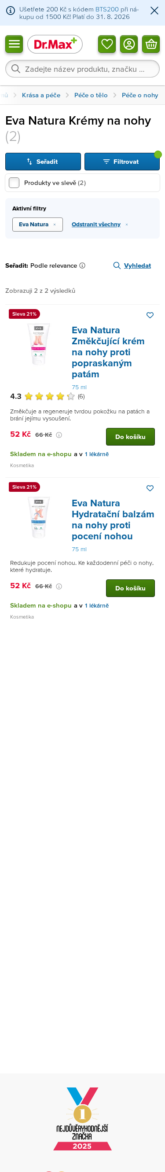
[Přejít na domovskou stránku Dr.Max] (55, 43)
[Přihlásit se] (129, 43)
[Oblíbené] (107, 43)
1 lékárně (96, 454)
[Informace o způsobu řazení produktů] (84, 265)
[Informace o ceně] (59, 435)
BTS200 (107, 9)
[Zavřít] (154, 11)
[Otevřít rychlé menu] (14, 43)
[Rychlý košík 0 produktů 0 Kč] (151, 43)
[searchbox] (82, 68)
